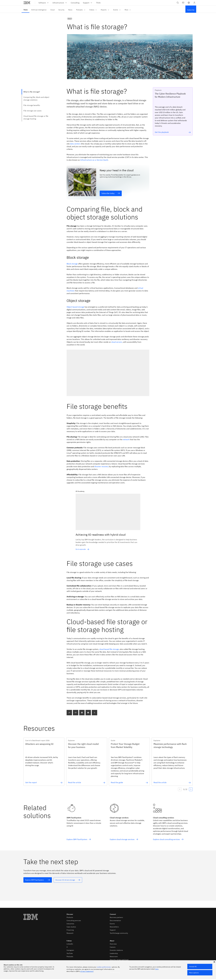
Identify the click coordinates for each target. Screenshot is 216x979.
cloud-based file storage (109, 649)
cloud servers (116, 342)
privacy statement (86, 971)
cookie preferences (104, 967)
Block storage (72, 264)
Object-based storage (75, 307)
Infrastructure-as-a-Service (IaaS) (94, 160)
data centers (75, 144)
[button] (189, 2)
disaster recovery (101, 466)
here (157, 969)
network (126, 439)
